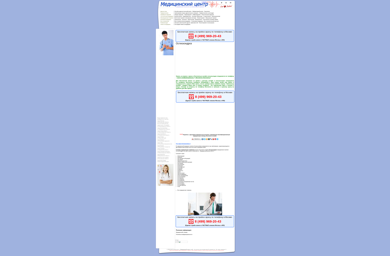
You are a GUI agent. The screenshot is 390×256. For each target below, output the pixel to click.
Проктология (191, 19)
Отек (178, 186)
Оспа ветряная (181, 176)
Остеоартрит (180, 179)
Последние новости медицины (182, 24)
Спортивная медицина (197, 21)
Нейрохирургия (196, 14)
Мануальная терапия (211, 17)
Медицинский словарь (181, 232)
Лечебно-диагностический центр (183, 11)
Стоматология (207, 16)
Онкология (207, 11)
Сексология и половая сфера (210, 19)
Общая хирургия (179, 14)
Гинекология (178, 19)
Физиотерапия (201, 17)
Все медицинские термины (184, 190)
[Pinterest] (215, 139)
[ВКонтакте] (203, 139)
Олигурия (179, 168)
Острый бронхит (181, 185)
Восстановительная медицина (182, 21)
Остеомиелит (180, 180)
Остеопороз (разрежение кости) (185, 181)
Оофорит (179, 169)
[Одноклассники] (207, 139)
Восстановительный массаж (211, 21)
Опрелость (180, 170)
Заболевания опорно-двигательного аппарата (186, 13)
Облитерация (180, 156)
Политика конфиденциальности (184, 234)
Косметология (178, 16)
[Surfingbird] (217, 139)
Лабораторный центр (197, 11)
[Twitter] (205, 139)
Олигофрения (181, 167)
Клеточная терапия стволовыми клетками (185, 17)
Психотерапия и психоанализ (206, 22)
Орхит (179, 171)
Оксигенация (180, 164)
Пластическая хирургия (208, 14)
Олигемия (180, 165)
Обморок (179, 157)
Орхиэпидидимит (181, 174)
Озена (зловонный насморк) (184, 162)
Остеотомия (180, 182)
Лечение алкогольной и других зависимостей (186, 22)
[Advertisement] (165, 85)
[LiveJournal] (211, 139)
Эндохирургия (188, 14)
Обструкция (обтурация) (183, 158)
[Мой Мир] (209, 139)
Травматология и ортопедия (206, 13)
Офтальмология (216, 16)
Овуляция (180, 159)
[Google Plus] (213, 139)
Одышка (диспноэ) (182, 160)
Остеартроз (180, 178)
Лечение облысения (197, 16)
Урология (184, 19)
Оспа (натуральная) (182, 175)
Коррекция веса (187, 16)
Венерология (198, 19)
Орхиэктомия (180, 173)
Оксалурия (180, 163)
